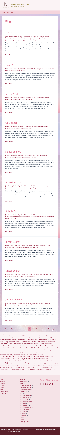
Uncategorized (24, 422)
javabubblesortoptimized (38, 216)
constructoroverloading (6, 337)
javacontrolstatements (31, 345)
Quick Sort (11, 122)
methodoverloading (52, 363)
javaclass (13, 345)
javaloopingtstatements (23, 352)
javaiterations (4, 350)
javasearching (28, 247)
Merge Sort (11, 94)
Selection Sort (13, 151)
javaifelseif (24, 347)
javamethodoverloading (6, 354)
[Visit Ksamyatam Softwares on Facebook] (43, 385)
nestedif (22, 365)
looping (29, 363)
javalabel (13, 352)
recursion (18, 367)
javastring (28, 359)
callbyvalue (44, 335)
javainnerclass (44, 347)
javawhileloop (29, 40)
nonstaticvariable (30, 365)
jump (24, 361)
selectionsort (27, 157)
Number (22, 414)
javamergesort (44, 97)
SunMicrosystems (41, 369)
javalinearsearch (47, 274)
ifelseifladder (10, 341)
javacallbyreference (46, 343)
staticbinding (48, 367)
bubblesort (39, 215)
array (22, 335)
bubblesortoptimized (11, 216)
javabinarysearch (10, 247)
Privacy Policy (4, 391)
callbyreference (35, 335)
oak (38, 365)
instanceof (43, 303)
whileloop (39, 40)
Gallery (2, 387)
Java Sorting (8, 69)
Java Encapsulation (25, 396)
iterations (42, 341)
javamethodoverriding (20, 354)
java (12, 38)
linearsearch (26, 276)
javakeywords (27, 305)
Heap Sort (10, 65)
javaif (11, 347)
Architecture (23, 381)
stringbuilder (31, 369)
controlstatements (25, 337)
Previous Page (9, 329)
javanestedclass (32, 354)
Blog (6, 303)
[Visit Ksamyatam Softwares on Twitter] (49, 385)
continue (16, 337)
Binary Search (12, 241)
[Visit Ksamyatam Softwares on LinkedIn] (41, 385)
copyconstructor (35, 337)
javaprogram (9, 40)
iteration (7, 38)
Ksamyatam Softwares (20, 4)
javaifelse (17, 347)
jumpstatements (42, 361)
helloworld (47, 339)
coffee (50, 335)
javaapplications (28, 343)
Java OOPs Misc (24, 405)
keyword (33, 305)
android (3, 335)
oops (42, 365)
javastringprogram (41, 359)
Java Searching (9, 245)
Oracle (48, 365)
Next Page (52, 329)
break (28, 335)
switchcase (51, 369)
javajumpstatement (14, 350)
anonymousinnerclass (13, 335)
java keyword (51, 350)
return (25, 367)
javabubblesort (25, 216)
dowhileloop (40, 36)
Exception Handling (25, 387)
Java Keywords (16, 303)
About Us (2, 381)
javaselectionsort (10, 157)
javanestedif (41, 354)
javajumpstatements (27, 350)
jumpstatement (31, 361)
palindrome (55, 365)
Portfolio (2, 386)
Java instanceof (13, 299)
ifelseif (2, 341)
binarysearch (43, 245)
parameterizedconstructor (7, 367)
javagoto (50, 345)
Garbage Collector (25, 390)
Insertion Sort (13, 182)
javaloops (48, 38)
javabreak (37, 343)
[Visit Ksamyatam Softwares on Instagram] (46, 385)
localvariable (17, 363)
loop (34, 40)
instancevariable (26, 341)
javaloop (42, 38)
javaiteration (35, 38)
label (10, 363)
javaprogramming (18, 40)
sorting (23, 70)
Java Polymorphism (25, 408)
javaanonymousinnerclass (16, 343)
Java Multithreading (26, 402)
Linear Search (12, 270)
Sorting (15, 69)
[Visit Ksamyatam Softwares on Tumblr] (52, 385)
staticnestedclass (5, 369)
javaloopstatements (44, 352)
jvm (50, 361)
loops (35, 363)
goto (36, 339)
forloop (47, 36)
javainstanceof (9, 305)
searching (36, 247)
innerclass (17, 341)
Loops (8, 32)
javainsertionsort (10, 188)
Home (1, 379)
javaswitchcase (5, 361)
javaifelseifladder (34, 347)
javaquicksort (9, 128)
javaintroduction (54, 347)
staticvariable (15, 369)
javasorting (16, 70)
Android (22, 379)
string (22, 369)
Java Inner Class (24, 398)
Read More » (9, 55)
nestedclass (15, 365)
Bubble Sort (12, 211)
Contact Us (3, 394)
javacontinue (20, 345)
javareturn (39, 356)
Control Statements (11, 36)
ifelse (54, 339)
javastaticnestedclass (17, 358)
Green (41, 339)
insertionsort (40, 186)
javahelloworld (4, 347)
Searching (17, 245)
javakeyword (18, 305)
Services (2, 383)
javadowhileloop (19, 38)
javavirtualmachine (16, 361)
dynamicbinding (22, 339)
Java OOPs (23, 404)
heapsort (39, 69)
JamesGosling (50, 341)
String (22, 420)
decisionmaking (46, 337)
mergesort (24, 99)
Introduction (23, 391)
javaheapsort (50, 69)
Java (10, 303)
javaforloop (27, 38)
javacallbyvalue (4, 345)
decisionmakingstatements (8, 339)
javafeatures (42, 345)
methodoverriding (5, 365)
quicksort (24, 128)
